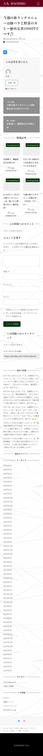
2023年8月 (7, 610)
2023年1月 (7, 634)
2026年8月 (7, 465)
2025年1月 (7, 542)
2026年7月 (7, 469)
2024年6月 (7, 570)
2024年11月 (8, 550)
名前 (6, 271)
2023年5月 (7, 622)
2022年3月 (7, 670)
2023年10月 (8, 602)
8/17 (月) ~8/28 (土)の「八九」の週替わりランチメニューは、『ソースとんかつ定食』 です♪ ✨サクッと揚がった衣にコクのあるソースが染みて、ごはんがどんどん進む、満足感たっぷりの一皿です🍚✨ (21, 381)
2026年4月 (7, 481)
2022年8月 (7, 654)
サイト (6, 297)
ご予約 (19, 731)
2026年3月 (7, 485)
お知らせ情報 (8, 686)
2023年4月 (7, 626)
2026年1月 (7, 493)
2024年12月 (8, 546)
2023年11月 (8, 598)
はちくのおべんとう (22, 728)
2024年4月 (7, 578)
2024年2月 (7, 586)
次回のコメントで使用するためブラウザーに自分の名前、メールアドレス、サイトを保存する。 (22, 313)
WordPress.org (9, 710)
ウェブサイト (12, 89)
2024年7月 (7, 566)
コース (5, 731)
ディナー (33, 728)
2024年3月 (7, 582)
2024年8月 (7, 562)
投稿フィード (8, 702)
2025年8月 (7, 514)
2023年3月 (7, 630)
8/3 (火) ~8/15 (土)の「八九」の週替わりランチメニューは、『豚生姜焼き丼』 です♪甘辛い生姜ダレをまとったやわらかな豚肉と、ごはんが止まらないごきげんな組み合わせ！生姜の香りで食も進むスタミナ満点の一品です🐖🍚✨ (21, 397)
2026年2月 (7, 489)
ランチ (11, 728)
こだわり (12, 731)
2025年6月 (7, 522)
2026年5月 (7, 477)
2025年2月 (7, 538)
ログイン (6, 698)
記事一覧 (11, 83)
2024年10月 (8, 554)
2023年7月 (7, 614)
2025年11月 (8, 502)
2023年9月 (7, 606)
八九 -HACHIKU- (15, 3)
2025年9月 (7, 510)
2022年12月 (8, 638)
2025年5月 (7, 526)
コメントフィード (10, 706)
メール (7, 284)
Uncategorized (12, 42)
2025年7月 (7, 518)
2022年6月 (7, 662)
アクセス (25, 731)
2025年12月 (8, 498)
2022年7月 (7, 658)
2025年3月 (7, 534)
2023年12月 (8, 594)
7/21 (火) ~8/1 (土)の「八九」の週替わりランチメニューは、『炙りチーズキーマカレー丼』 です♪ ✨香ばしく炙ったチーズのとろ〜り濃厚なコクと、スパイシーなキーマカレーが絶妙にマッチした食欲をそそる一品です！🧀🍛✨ (21, 413)
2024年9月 (7, 558)
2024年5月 (7, 574)
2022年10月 (8, 646)
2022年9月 (7, 650)
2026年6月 (7, 473)
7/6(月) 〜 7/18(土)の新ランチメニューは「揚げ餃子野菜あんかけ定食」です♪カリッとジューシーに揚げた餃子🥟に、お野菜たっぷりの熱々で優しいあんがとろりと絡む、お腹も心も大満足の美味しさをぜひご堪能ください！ (21, 429)
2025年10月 (8, 506)
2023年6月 (7, 618)
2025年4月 (7, 530)
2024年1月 (7, 590)
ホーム (5, 728)
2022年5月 (7, 666)
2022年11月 (8, 642)
